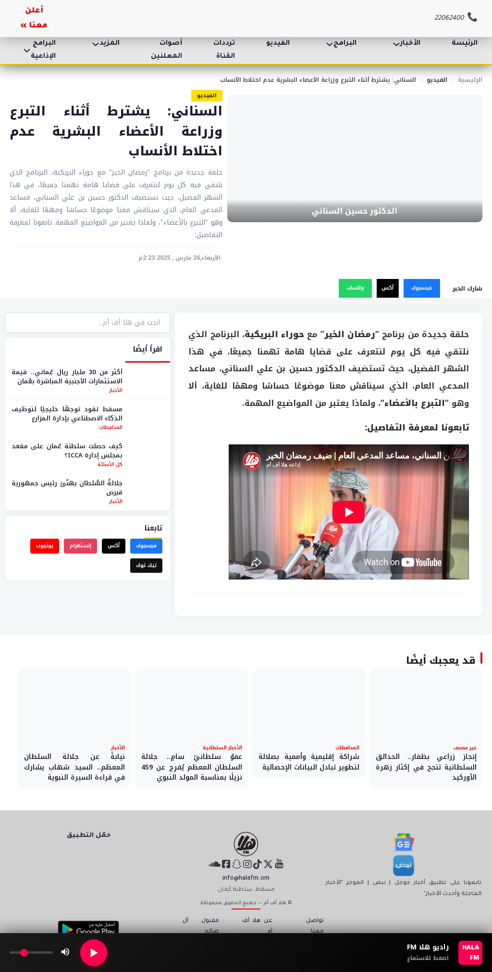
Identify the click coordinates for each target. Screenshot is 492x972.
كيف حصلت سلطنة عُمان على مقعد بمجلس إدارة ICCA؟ (67, 451)
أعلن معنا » (34, 18)
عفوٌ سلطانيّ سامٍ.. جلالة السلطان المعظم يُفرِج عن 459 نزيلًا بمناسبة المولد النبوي (191, 767)
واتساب (355, 288)
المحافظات (111, 427)
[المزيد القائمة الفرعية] (95, 44)
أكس (387, 288)
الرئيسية (470, 80)
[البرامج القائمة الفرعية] (329, 44)
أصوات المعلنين (166, 50)
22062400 (449, 18)
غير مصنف (465, 747)
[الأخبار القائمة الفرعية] (396, 44)
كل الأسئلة (110, 464)
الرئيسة (465, 44)
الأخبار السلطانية (222, 747)
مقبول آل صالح (201, 926)
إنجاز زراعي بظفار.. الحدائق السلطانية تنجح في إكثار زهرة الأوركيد (426, 767)
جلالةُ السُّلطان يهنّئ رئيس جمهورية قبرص (67, 488)
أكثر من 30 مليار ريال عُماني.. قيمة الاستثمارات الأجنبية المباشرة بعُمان (67, 377)
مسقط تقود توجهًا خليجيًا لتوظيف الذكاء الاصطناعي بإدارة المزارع (67, 414)
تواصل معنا (315, 926)
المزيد (109, 44)
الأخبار (410, 44)
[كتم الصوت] (65, 952)
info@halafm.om (246, 878)
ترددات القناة (224, 50)
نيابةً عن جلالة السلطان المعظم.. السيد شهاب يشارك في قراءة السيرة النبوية (74, 767)
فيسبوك (421, 288)
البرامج (345, 44)
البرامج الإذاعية (43, 50)
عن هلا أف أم (257, 926)
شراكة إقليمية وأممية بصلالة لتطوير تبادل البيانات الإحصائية (308, 762)
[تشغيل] (93, 952)
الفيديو (278, 44)
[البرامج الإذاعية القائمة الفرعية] (27, 50)
